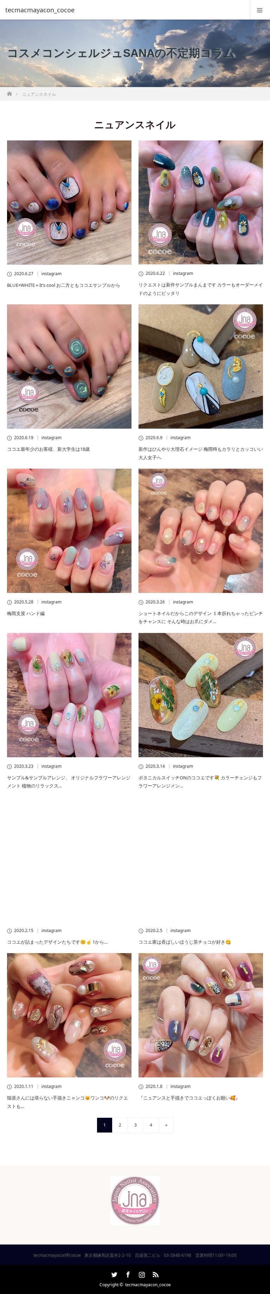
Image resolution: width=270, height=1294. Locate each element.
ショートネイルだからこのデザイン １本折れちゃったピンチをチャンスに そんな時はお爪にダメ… (201, 617)
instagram (51, 274)
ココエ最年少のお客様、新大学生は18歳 (48, 449)
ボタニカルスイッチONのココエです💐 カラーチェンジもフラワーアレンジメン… (200, 781)
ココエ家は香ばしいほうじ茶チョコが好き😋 (185, 942)
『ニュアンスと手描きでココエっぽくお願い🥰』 (189, 1098)
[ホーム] (9, 91)
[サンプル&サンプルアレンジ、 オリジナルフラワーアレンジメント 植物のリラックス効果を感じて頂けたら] (69, 695)
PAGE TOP (257, 1247)
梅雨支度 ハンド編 (26, 613)
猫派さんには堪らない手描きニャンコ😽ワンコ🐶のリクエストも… (67, 1102)
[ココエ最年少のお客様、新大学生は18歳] (69, 366)
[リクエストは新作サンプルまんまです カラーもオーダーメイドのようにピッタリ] (201, 202)
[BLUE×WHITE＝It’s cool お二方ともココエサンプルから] (69, 202)
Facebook (127, 1273)
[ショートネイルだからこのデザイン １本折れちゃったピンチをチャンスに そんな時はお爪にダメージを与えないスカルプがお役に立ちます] (201, 531)
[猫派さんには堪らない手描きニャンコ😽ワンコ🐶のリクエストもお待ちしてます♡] (69, 1015)
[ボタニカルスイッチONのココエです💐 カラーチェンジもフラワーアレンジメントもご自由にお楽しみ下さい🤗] (201, 695)
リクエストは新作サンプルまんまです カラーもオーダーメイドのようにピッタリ (201, 289)
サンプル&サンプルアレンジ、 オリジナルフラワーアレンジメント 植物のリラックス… (68, 781)
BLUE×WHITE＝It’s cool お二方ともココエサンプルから (63, 285)
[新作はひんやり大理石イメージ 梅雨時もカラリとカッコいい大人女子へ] (201, 366)
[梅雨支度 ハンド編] (69, 531)
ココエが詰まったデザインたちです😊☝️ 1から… (57, 942)
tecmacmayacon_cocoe (148, 1285)
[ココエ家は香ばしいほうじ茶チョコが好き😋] (201, 859)
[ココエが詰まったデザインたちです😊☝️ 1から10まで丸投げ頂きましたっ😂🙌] (69, 859)
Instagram (141, 1273)
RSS (154, 1273)
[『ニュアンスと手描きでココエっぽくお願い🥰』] (201, 1015)
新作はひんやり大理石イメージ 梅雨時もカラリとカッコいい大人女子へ (201, 453)
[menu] (260, 10)
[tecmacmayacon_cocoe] (124, 10)
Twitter (113, 1273)
